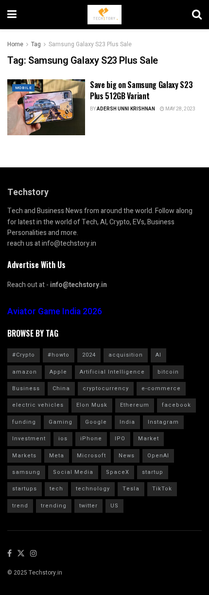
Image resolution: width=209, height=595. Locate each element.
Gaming (60, 422)
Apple (58, 372)
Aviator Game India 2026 (54, 312)
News (127, 455)
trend (20, 506)
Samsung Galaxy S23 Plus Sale (90, 44)
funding (24, 422)
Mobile (23, 87)
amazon (24, 372)
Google (96, 422)
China (61, 388)
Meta (56, 455)
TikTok (162, 489)
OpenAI (158, 455)
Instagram (163, 422)
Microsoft (91, 455)
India (127, 422)
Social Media (73, 472)
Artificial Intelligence (112, 372)
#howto (59, 355)
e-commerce (161, 388)
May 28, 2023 (179, 109)
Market (148, 438)
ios (63, 438)
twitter (88, 506)
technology (93, 489)
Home (15, 44)
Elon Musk (91, 405)
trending (54, 506)
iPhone (91, 438)
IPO (120, 438)
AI (158, 355)
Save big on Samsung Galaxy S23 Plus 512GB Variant (141, 90)
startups (24, 489)
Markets (24, 455)
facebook (176, 405)
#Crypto (23, 355)
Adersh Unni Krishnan (126, 109)
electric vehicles (38, 405)
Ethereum (134, 405)
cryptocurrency (106, 388)
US (114, 506)
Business (26, 388)
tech (56, 489)
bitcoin (168, 372)
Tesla (130, 489)
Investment (29, 438)
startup (152, 472)
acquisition (125, 355)
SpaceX (117, 472)
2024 (89, 355)
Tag (36, 44)
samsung (26, 472)
